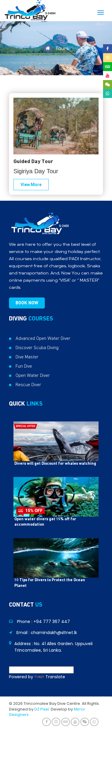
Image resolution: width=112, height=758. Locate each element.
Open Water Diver (33, 375)
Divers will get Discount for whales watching (55, 464)
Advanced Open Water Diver (43, 338)
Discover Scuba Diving (37, 347)
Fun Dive (24, 366)
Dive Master (27, 357)
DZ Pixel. (42, 709)
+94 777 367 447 (51, 621)
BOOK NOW (27, 303)
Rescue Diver (28, 384)
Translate (55, 677)
